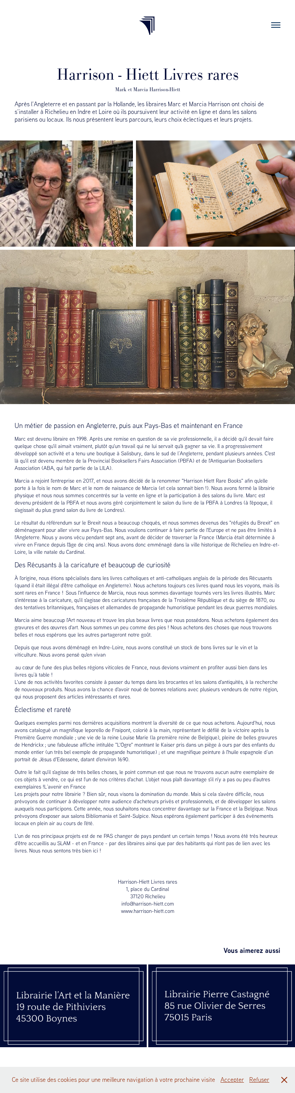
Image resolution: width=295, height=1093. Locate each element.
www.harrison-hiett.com (147, 910)
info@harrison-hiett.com (147, 903)
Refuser (259, 1079)
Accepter (232, 1079)
